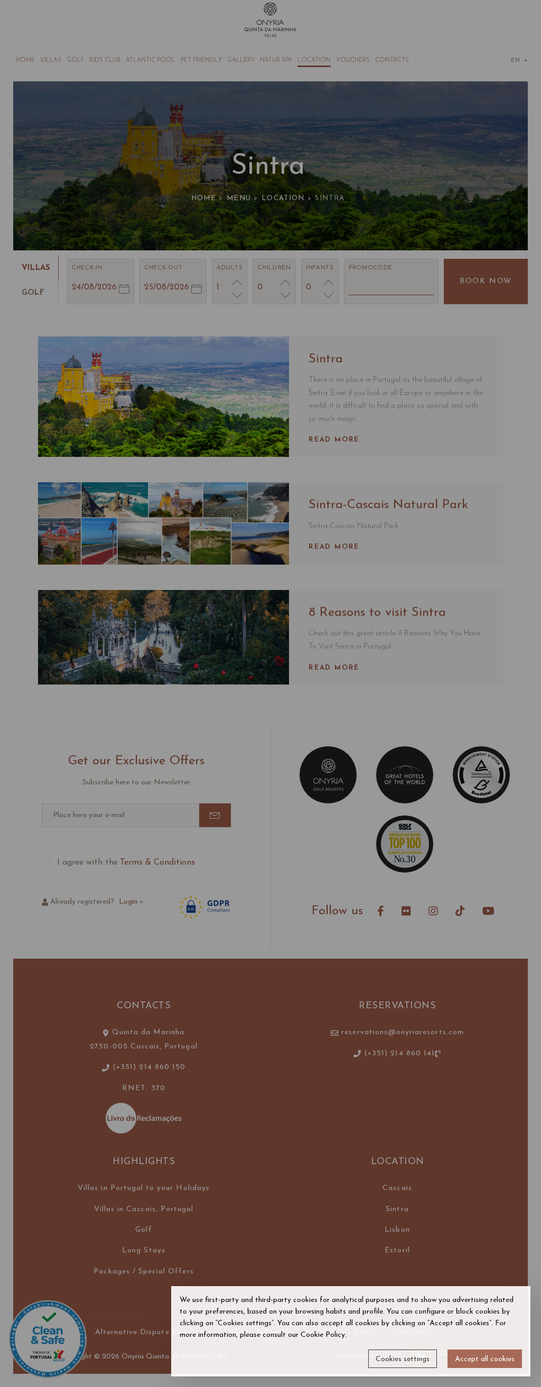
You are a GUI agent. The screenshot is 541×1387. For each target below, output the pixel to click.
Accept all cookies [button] (485, 1359)
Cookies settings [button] (403, 1359)
